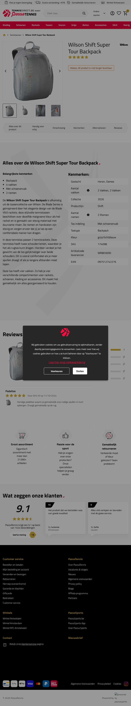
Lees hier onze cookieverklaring (67, 362)
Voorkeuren (57, 371)
